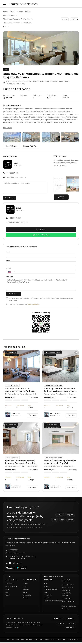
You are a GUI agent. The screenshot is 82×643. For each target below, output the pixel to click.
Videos (46, 586)
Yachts (70, 520)
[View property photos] (41, 48)
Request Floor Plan (30, 146)
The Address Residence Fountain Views (17, 19)
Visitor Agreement (33, 304)
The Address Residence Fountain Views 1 (17, 23)
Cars (54, 520)
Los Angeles (27, 595)
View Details (32, 415)
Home (5, 11)
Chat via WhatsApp (42, 235)
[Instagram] (14, 563)
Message (9, 276)
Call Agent (42, 229)
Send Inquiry (13, 294)
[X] (17, 563)
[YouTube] (10, 563)
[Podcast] (21, 563)
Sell (22, 639)
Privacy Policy (73, 639)
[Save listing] (36, 352)
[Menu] (4, 4)
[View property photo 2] (12, 137)
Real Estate (9, 584)
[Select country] (9, 272)
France (25, 598)
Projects (70, 515)
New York (26, 589)
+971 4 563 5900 (13, 550)
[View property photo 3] (31, 137)
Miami (25, 592)
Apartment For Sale (24, 11)
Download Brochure (61, 197)
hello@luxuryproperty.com (16, 553)
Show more (7, 128)
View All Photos (69, 61)
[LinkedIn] (6, 563)
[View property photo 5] (70, 137)
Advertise (47, 598)
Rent (17, 639)
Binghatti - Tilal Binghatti (66, 594)
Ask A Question (10, 198)
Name (8, 252)
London (25, 584)
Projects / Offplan (11, 586)
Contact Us (48, 595)
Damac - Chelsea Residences (67, 589)
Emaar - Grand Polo (68, 585)
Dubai (12, 11)
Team (46, 592)
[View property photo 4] (51, 137)
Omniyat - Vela (66, 598)
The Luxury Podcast (51, 589)
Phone (8, 268)
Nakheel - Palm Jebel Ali (68, 602)
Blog (45, 584)
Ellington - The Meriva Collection (69, 607)
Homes (59, 515)
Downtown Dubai (9, 15)
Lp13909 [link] (6, 27)
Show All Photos (11, 146)
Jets (62, 520)
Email (8, 260)
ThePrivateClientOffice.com (51, 601)
